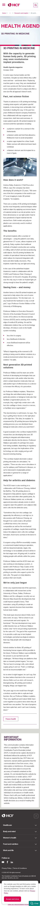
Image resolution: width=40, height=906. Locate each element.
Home (4, 13)
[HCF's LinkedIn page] (12, 862)
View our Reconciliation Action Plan (20, 904)
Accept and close (12, 899)
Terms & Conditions (20, 868)
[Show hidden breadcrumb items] (10, 13)
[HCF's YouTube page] (3, 862)
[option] (20, 167)
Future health (11, 719)
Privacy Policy (6, 868)
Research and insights (21, 13)
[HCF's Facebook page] (7, 862)
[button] (34, 903)
